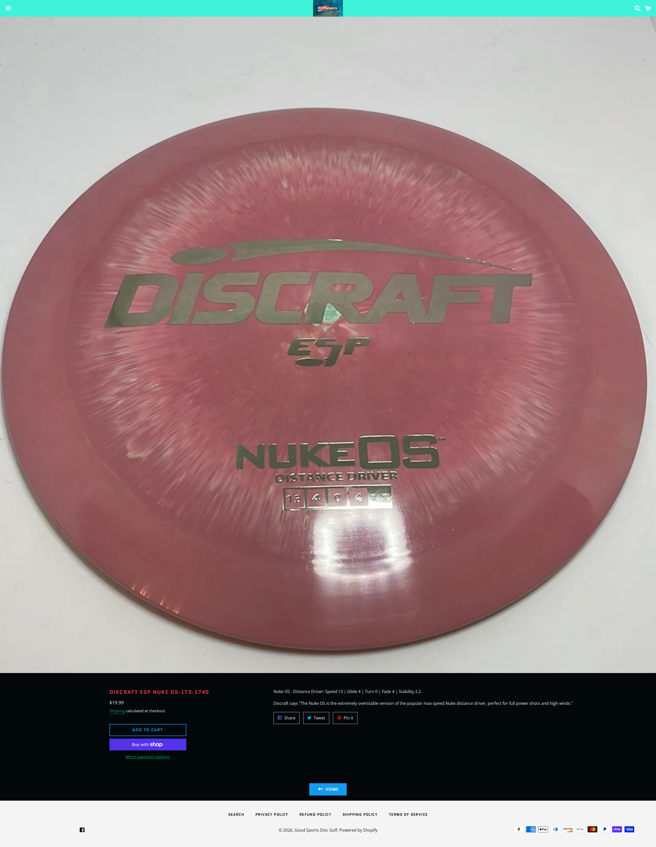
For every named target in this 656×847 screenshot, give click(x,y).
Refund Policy (315, 814)
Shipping (117, 710)
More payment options (148, 757)
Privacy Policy (271, 814)
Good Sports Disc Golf (315, 830)
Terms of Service (408, 814)
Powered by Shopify (358, 830)
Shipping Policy (360, 814)
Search (236, 814)
